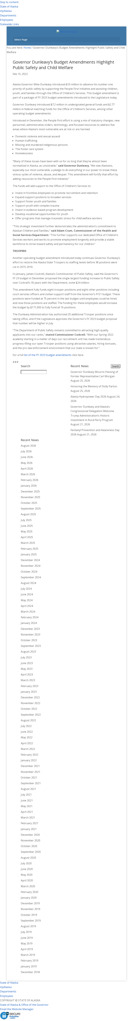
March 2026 (28, 474)
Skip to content (9, 2)
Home (27, 47)
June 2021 (27, 800)
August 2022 (28, 720)
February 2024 (29, 617)
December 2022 (30, 697)
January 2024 (29, 623)
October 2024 (29, 571)
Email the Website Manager (17, 1009)
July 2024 (26, 588)
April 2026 (27, 468)
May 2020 (26, 875)
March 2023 (28, 680)
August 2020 (28, 857)
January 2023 (29, 692)
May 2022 (26, 737)
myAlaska (6, 11)
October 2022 (29, 709)
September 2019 (31, 920)
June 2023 (27, 663)
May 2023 (26, 669)
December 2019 (30, 903)
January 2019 (29, 966)
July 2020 (26, 863)
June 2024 (27, 594)
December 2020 (30, 835)
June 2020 (27, 869)
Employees (6, 20)
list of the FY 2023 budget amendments (47, 355)
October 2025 (29, 503)
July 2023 (26, 657)
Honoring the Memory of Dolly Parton (94, 386)
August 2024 (28, 583)
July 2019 (26, 932)
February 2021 (29, 823)
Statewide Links (9, 24)
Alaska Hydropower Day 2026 (88, 396)
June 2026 (27, 457)
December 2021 (30, 766)
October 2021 (29, 777)
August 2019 (28, 926)
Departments (8, 15)
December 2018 (30, 972)
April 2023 (27, 674)
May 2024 (26, 600)
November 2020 (30, 840)
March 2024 (28, 611)
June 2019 (27, 938)
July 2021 (26, 794)
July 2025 (26, 520)
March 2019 (28, 955)
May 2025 (26, 531)
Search (115, 366)
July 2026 (26, 451)
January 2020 (29, 897)
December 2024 (30, 560)
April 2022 (27, 743)
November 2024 (30, 566)
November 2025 (30, 497)
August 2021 (28, 789)
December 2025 (30, 491)
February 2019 (29, 960)
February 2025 (29, 548)
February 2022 (29, 754)
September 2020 (31, 852)
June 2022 (27, 731)
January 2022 (29, 760)
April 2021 (27, 812)
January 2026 (29, 485)
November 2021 (30, 772)
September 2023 (31, 646)
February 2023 (29, 686)
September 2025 (31, 508)
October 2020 (29, 846)
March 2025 (28, 543)
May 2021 (26, 806)
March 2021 (28, 817)
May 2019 (26, 943)
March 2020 (28, 886)
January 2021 (29, 829)
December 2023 (30, 629)
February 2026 (29, 480)
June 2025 (27, 526)
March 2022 (28, 749)
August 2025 (28, 514)
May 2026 (26, 463)
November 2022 (30, 703)
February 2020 (29, 892)
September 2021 (31, 783)
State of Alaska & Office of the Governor (24, 1005)
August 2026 (28, 445)
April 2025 (27, 537)
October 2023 (29, 640)
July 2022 (26, 726)
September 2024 (31, 577)
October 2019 (29, 915)
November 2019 (30, 909)
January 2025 (29, 554)
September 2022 (31, 714)
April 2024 (27, 606)
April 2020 (27, 880)
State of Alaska (9, 6)
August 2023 (28, 651)
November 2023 (30, 634)
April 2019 (27, 949)
